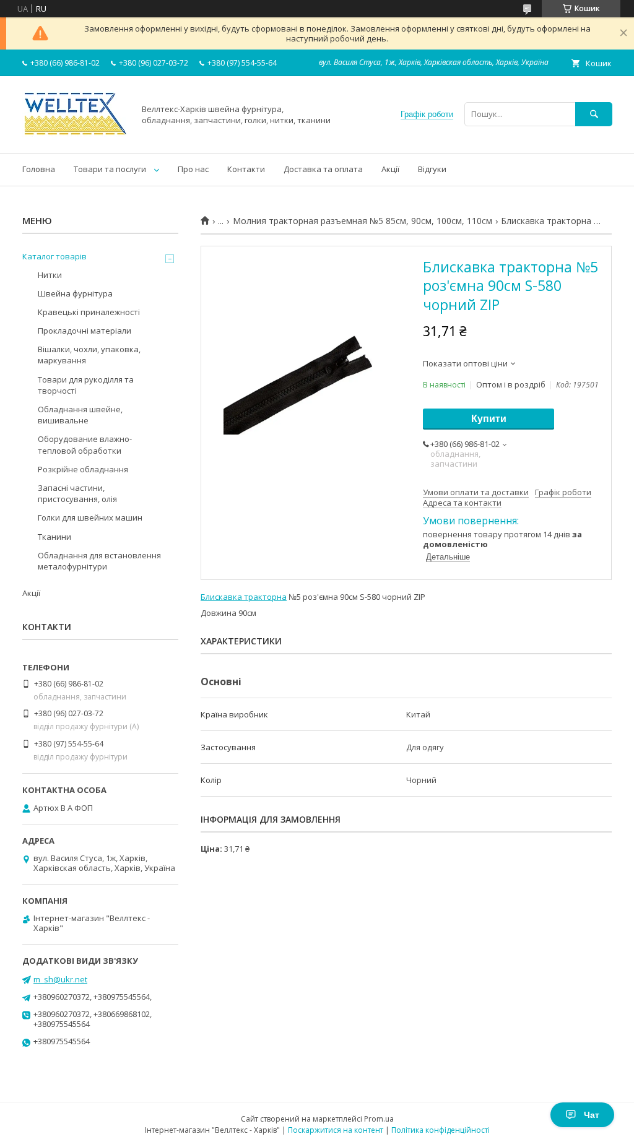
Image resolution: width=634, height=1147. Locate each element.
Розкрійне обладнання (83, 469)
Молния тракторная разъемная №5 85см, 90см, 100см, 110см (362, 221)
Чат (591, 1115)
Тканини (54, 536)
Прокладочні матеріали (84, 330)
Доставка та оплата (323, 169)
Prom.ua (379, 1119)
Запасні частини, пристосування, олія (77, 493)
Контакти (246, 169)
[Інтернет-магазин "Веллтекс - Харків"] (75, 136)
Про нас (193, 169)
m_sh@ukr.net (60, 979)
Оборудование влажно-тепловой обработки (85, 444)
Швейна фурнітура (75, 293)
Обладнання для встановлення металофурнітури (99, 561)
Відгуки (432, 169)
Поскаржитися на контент (335, 1130)
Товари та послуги (110, 169)
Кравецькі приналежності (89, 312)
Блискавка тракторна (244, 596)
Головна (38, 169)
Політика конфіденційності (440, 1130)
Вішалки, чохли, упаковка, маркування (89, 355)
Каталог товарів (54, 256)
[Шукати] (593, 114)
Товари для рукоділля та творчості (86, 385)
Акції (390, 169)
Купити (488, 418)
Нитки (50, 274)
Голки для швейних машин (90, 517)
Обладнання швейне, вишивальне (80, 415)
